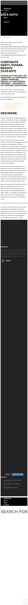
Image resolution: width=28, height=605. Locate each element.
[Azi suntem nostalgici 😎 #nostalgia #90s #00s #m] (14, 276)
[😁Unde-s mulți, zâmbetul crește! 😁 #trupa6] (14, 303)
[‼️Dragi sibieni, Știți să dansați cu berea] (14, 407)
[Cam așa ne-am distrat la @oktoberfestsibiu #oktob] (14, 355)
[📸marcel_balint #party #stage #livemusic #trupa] (14, 459)
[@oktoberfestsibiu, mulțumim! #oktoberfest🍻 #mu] (14, 381)
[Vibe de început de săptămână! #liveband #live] (14, 329)
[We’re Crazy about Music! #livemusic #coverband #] (14, 433)
